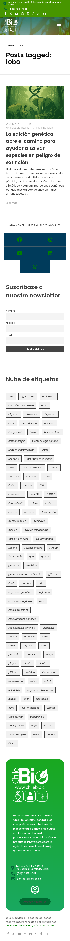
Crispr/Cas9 (15, 503)
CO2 (41, 485)
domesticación (17, 521)
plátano (13, 672)
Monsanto (48, 627)
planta (27, 663)
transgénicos (16, 725)
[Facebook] (19, 239)
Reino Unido (49, 672)
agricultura (48, 396)
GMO (11, 583)
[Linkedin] (50, 253)
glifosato (53, 574)
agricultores (28, 396)
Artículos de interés (17, 127)
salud (47, 681)
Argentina (50, 414)
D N (31, 124)
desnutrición (48, 512)
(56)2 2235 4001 (18, 9)
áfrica (11, 743)
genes (45, 556)
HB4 (41, 583)
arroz (11, 423)
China (11, 485)
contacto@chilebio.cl (29, 878)
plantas (43, 663)
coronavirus (15, 494)
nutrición (29, 636)
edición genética (18, 538)
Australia (49, 423)
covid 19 (34, 494)
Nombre (10, 310)
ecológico (39, 521)
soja (26, 699)
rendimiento (15, 681)
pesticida (13, 654)
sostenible (42, 699)
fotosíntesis (15, 556)
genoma (13, 565)
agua (44, 405)
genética (31, 565)
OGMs (11, 645)
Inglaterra (44, 592)
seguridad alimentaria (40, 690)
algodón (13, 414)
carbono (13, 476)
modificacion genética (21, 627)
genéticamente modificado (24, 574)
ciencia (27, 485)
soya (11, 707)
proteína (30, 672)
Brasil (45, 449)
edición (12, 530)
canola (54, 467)
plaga (49, 654)
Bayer (33, 432)
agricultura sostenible (21, 405)
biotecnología (16, 441)
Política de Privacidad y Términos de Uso (30, 925)
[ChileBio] (13, 25)
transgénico (37, 716)
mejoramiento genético (22, 619)
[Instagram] (50, 239)
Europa (53, 547)
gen (31, 556)
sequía (12, 699)
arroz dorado (29, 423)
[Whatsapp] (35, 266)
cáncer (12, 512)
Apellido (10, 322)
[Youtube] (19, 253)
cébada (29, 512)
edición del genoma (36, 530)
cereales (31, 476)
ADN (10, 396)
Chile (47, 476)
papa (44, 645)
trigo (34, 725)
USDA (36, 734)
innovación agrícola (20, 601)
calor (11, 467)
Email (9, 335)
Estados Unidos (33, 547)
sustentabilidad (30, 707)
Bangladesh (15, 432)
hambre (26, 583)
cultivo (34, 503)
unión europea (17, 734)
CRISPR (51, 494)
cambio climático (32, 467)
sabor (33, 681)
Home (11, 45)
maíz (42, 601)
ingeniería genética (19, 592)
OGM (45, 636)
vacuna (51, 734)
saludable (14, 690)
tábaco (48, 725)
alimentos (31, 414)
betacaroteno (52, 432)
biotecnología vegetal (21, 449)
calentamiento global (39, 458)
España (12, 547)
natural (12, 636)
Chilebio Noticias (43, 127)
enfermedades (44, 538)
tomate (51, 707)
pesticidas (33, 654)
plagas (12, 663)
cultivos (49, 503)
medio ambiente (18, 610)
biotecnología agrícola (45, 441)
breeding (13, 458)
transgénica (15, 716)
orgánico (28, 645)
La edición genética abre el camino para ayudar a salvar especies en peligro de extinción (33, 148)
